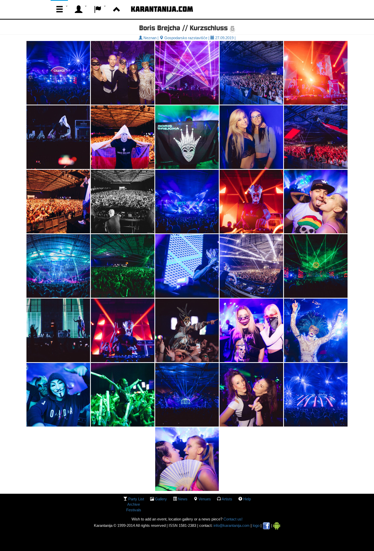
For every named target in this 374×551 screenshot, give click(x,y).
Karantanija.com (162, 9)
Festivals (133, 510)
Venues (204, 499)
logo (256, 525)
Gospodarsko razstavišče (185, 38)
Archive (133, 504)
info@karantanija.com (231, 525)
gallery (161, 499)
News (183, 499)
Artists (227, 499)
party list (136, 499)
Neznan (149, 38)
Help (247, 499)
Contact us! (232, 519)
